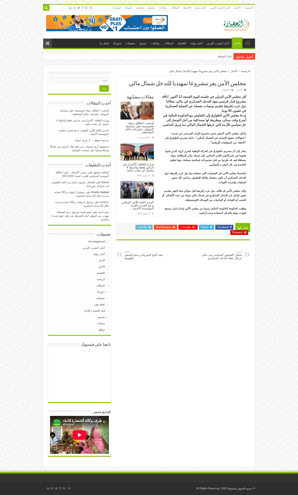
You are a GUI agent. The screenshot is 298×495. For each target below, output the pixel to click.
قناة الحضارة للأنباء (94, 310)
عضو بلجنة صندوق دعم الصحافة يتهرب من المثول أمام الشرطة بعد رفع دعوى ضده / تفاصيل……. (80, 216)
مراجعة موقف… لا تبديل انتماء (92, 140)
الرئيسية (248, 7)
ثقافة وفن (99, 304)
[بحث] (46, 8)
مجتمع (152, 7)
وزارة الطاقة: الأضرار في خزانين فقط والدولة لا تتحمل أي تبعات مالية (138, 167)
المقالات (174, 7)
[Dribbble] (74, 7)
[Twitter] (78, 7)
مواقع (102, 329)
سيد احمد (103, 212)
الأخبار (237, 7)
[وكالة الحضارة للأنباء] (235, 24)
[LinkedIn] (70, 7)
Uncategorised (96, 241)
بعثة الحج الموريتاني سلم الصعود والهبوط (143, 255)
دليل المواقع (225, 56)
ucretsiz (104, 202)
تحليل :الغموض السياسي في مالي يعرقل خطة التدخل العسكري (222, 255)
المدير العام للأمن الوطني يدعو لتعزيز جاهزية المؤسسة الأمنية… (137, 205)
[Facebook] (82, 7)
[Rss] (91, 7)
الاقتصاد (187, 7)
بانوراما (128, 7)
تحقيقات (140, 7)
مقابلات (162, 7)
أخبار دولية (200, 7)
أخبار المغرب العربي (220, 7)
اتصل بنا (117, 7)
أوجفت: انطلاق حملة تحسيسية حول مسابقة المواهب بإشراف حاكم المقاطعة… (139, 127)
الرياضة (101, 279)
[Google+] (87, 7)
